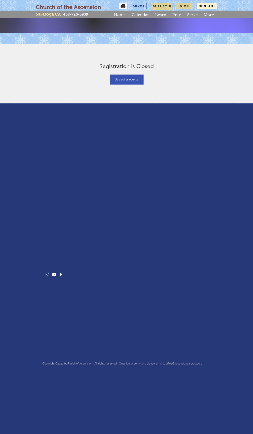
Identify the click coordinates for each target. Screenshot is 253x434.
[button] (160, 14)
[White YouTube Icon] (54, 274)
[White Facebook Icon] (60, 274)
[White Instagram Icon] (47, 274)
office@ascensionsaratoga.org (184, 363)
